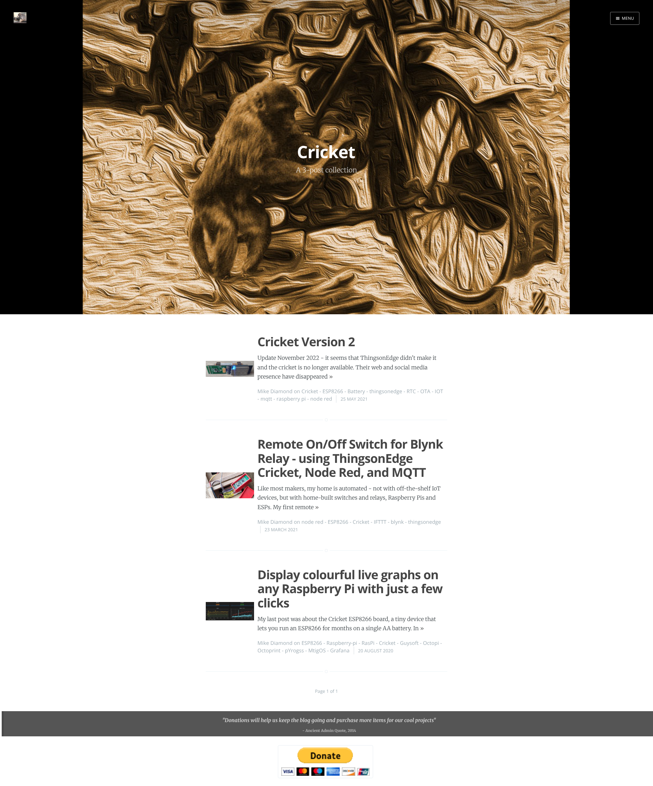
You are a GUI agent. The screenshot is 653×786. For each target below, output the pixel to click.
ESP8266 (332, 391)
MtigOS (316, 650)
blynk (397, 522)
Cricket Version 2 (306, 341)
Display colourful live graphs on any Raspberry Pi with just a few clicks (349, 588)
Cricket (309, 391)
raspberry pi (291, 399)
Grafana (340, 650)
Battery (356, 391)
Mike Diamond (274, 391)
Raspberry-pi (341, 643)
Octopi (431, 643)
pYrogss (294, 650)
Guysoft (409, 643)
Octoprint (269, 650)
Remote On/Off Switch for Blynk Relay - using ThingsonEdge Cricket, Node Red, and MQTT (350, 458)
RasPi (368, 643)
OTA (425, 391)
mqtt (266, 399)
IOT (439, 391)
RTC (411, 391)
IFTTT (380, 522)
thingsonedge (385, 391)
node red (321, 399)
